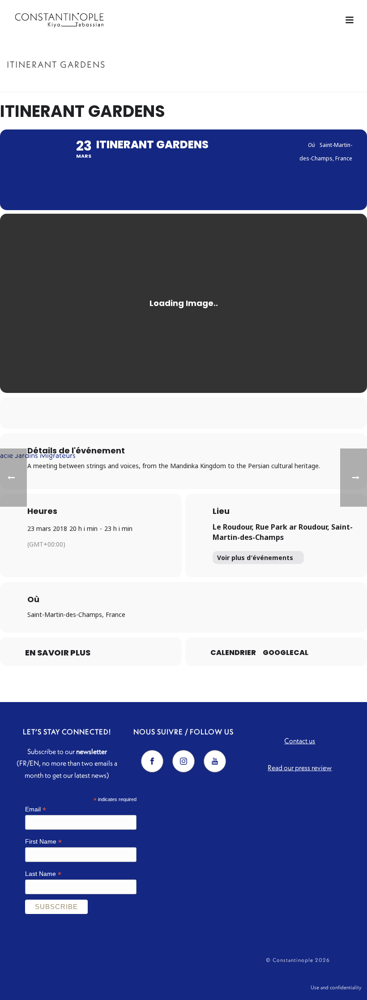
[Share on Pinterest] (195, 413)
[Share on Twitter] (172, 413)
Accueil (286, 83)
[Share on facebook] (150, 413)
